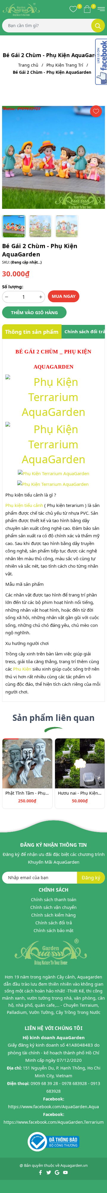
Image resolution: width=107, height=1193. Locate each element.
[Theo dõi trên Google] (57, 1172)
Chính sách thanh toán (53, 899)
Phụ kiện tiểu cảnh (24, 505)
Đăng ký (91, 877)
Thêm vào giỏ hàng (34, 312)
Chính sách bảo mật (53, 930)
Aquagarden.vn (74, 1165)
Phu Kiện (22, 669)
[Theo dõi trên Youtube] (65, 1172)
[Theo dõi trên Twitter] (49, 1172)
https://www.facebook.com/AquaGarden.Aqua (53, 1106)
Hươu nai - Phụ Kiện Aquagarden (80, 793)
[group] (53, 157)
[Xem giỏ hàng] (87, 9)
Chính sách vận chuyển (53, 907)
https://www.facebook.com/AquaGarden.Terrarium (54, 1122)
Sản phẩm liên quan (53, 717)
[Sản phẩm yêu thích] (73, 9)
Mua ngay (63, 296)
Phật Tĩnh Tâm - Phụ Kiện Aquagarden (27, 793)
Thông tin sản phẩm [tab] (32, 331)
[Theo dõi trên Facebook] (40, 1172)
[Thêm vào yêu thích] (96, 111)
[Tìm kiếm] (98, 25)
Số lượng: (12, 286)
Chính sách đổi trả (53, 923)
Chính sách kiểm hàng (53, 915)
